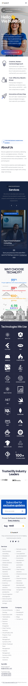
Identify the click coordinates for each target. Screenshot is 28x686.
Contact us (19, 619)
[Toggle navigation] (26, 3)
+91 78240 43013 (6, 675)
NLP (17, 592)
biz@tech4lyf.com (6, 668)
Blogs (18, 617)
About (18, 610)
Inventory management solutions (6, 585)
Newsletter (19, 614)
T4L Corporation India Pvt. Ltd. (10, 682)
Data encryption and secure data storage (7, 601)
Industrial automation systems (19, 565)
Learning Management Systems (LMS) (6, 639)
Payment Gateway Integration (5, 624)
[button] (11, 205)
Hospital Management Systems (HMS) (6, 653)
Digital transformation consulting (6, 551)
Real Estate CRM (7, 614)
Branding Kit (19, 612)
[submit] (22, 511)
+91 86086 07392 (6, 673)
